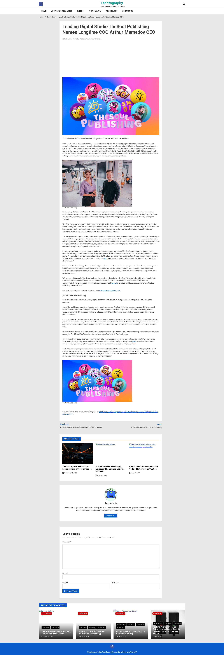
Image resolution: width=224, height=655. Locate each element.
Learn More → (110, 516)
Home (43, 11)
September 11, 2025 (70, 473)
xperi (105, 258)
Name (65, 573)
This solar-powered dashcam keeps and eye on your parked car (77, 467)
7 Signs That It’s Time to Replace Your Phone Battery (130, 632)
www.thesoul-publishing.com (109, 290)
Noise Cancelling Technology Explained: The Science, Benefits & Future (110, 468)
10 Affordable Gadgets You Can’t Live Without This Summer (56, 632)
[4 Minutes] (131, 611)
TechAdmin (68, 39)
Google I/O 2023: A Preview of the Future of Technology (92, 632)
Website (115, 583)
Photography (95, 11)
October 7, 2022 (79, 39)
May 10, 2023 (121, 636)
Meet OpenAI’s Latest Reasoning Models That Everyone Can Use (143, 467)
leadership (114, 283)
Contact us (127, 11)
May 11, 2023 (84, 636)
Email (65, 583)
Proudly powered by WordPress (99, 652)
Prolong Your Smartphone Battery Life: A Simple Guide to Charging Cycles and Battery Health (166, 630)
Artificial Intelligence (61, 11)
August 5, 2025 (135, 473)
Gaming (80, 11)
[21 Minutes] (56, 611)
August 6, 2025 (102, 475)
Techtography (112, 3)
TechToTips (55, 627)
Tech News (45, 627)
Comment (66, 542)
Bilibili (134, 341)
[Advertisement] (110, 58)
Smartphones (121, 624)
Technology (111, 11)
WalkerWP (132, 652)
